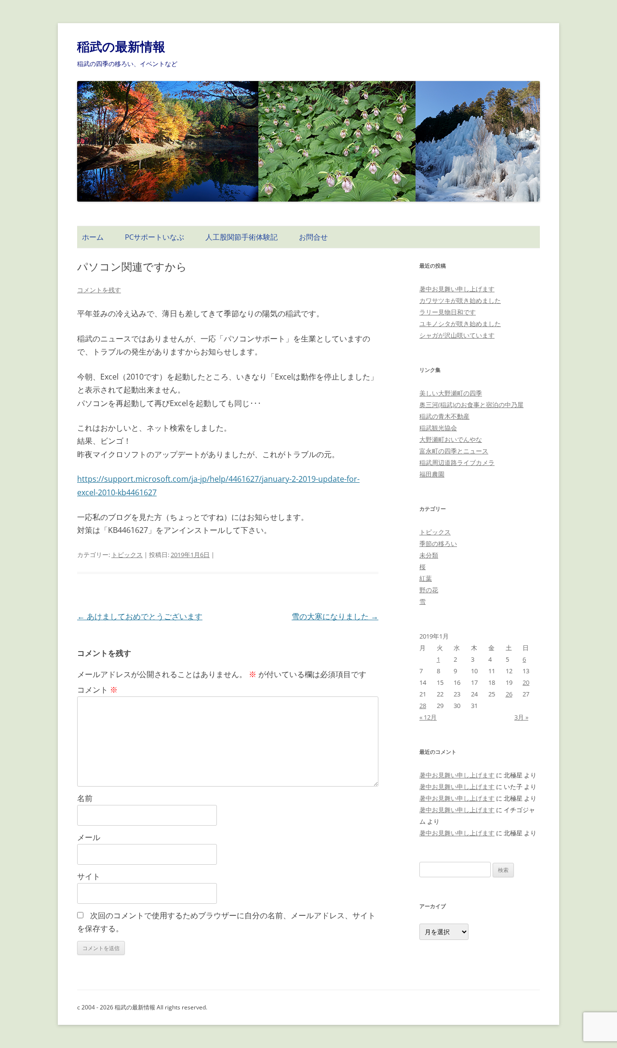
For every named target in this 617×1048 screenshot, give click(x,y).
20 (526, 682)
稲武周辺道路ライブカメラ (457, 462)
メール (88, 837)
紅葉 (425, 578)
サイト (88, 876)
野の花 (428, 589)
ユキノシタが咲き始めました (460, 323)
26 (509, 694)
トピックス (127, 554)
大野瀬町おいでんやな (450, 439)
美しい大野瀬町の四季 (450, 393)
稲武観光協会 (438, 427)
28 (422, 705)
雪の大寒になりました (335, 616)
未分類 (428, 555)
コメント (97, 689)
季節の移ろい (438, 543)
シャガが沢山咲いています (457, 335)
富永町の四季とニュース (453, 451)
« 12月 (428, 717)
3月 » (521, 717)
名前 (85, 798)
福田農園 (431, 474)
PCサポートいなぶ (154, 237)
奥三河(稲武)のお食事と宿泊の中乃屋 (471, 404)
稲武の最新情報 (121, 46)
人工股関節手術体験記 (241, 237)
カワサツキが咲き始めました (460, 300)
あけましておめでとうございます (139, 616)
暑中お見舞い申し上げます (457, 289)
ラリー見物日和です (447, 312)
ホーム (93, 237)
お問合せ (313, 237)
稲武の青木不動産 (444, 416)
